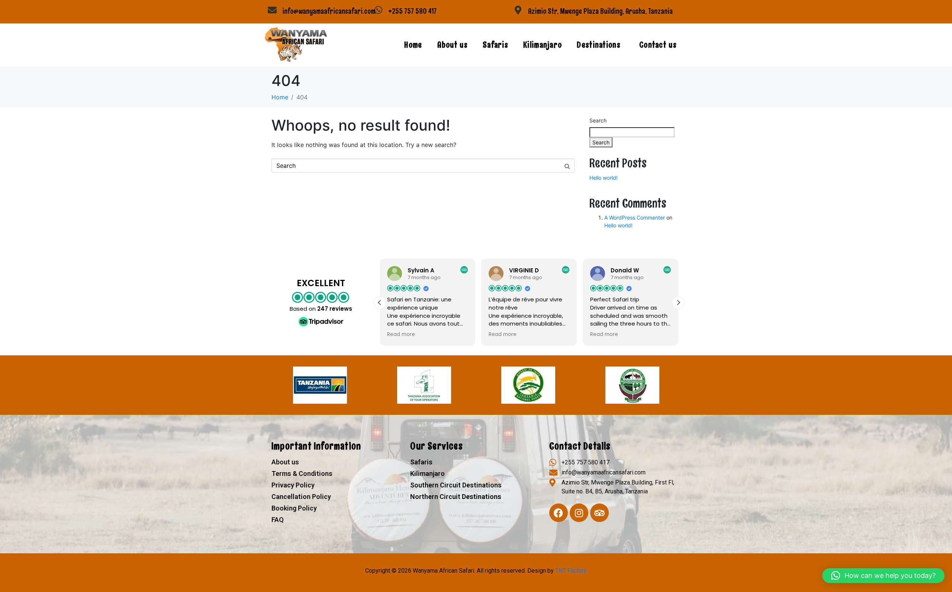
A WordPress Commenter (634, 217)
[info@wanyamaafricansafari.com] (272, 10)
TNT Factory (571, 570)
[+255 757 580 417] (378, 10)
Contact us (658, 44)
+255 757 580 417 (412, 11)
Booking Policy (294, 508)
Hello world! (603, 178)
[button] (678, 302)
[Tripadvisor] (599, 512)
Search (598, 120)
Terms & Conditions (301, 473)
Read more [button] (401, 334)
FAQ (277, 520)
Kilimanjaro (542, 44)
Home (413, 44)
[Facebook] (558, 512)
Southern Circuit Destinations (456, 485)
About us (452, 44)
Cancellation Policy (301, 496)
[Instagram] (579, 512)
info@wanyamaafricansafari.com (328, 11)
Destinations (599, 44)
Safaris (495, 44)
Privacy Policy (293, 485)
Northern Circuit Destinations (455, 496)
